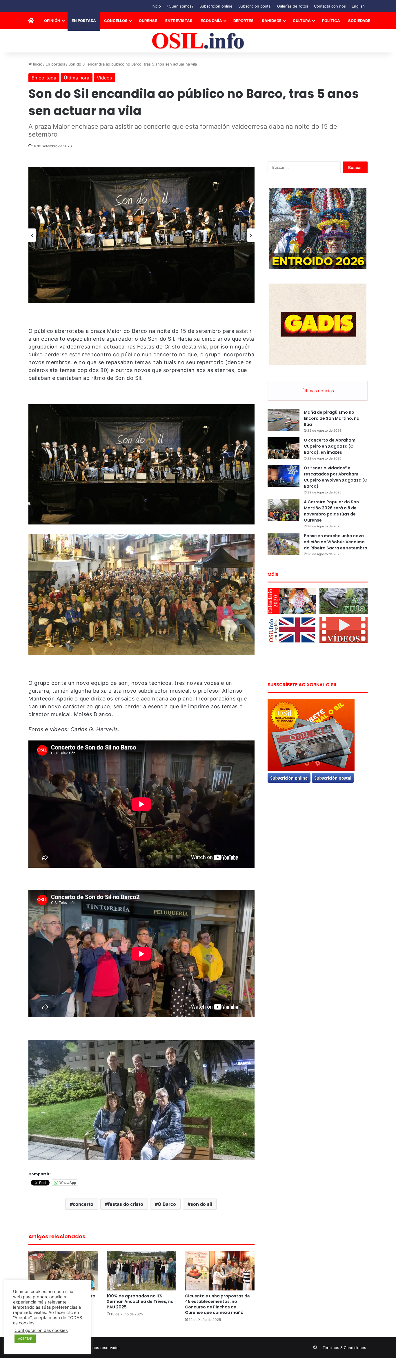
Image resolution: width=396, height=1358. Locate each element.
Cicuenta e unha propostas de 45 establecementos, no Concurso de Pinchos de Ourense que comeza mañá (217, 1304)
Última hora (76, 78)
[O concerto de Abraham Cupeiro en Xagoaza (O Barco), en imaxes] (283, 448)
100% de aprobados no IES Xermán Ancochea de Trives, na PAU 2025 (140, 1301)
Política (331, 20)
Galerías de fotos (292, 6)
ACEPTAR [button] (25, 1339)
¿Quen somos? (180, 6)
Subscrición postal (254, 6)
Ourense (148, 20)
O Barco (167, 1204)
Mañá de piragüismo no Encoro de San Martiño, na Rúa (331, 418)
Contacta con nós (330, 6)
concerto (83, 1204)
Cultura (302, 20)
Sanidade (271, 20)
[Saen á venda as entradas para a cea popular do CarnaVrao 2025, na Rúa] (63, 1270)
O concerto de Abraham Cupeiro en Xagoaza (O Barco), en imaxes (329, 446)
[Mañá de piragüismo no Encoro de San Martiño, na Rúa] (283, 420)
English (358, 6)
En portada (84, 20)
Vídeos (104, 78)
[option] (141, 235)
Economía (211, 20)
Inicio (156, 6)
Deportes (243, 20)
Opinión (52, 20)
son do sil (201, 1204)
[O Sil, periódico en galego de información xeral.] (198, 41)
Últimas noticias (317, 390)
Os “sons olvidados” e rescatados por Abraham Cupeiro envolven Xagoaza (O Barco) (336, 477)
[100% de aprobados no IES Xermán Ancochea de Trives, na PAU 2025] (141, 1270)
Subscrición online (215, 6)
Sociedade (359, 20)
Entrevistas (178, 20)
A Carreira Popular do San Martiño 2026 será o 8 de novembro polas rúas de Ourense (331, 511)
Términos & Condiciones (344, 1347)
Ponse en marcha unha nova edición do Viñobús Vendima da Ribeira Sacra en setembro (335, 542)
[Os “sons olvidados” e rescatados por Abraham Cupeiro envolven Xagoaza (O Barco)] (283, 476)
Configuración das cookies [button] (41, 1330)
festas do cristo (125, 1204)
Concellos (116, 20)
